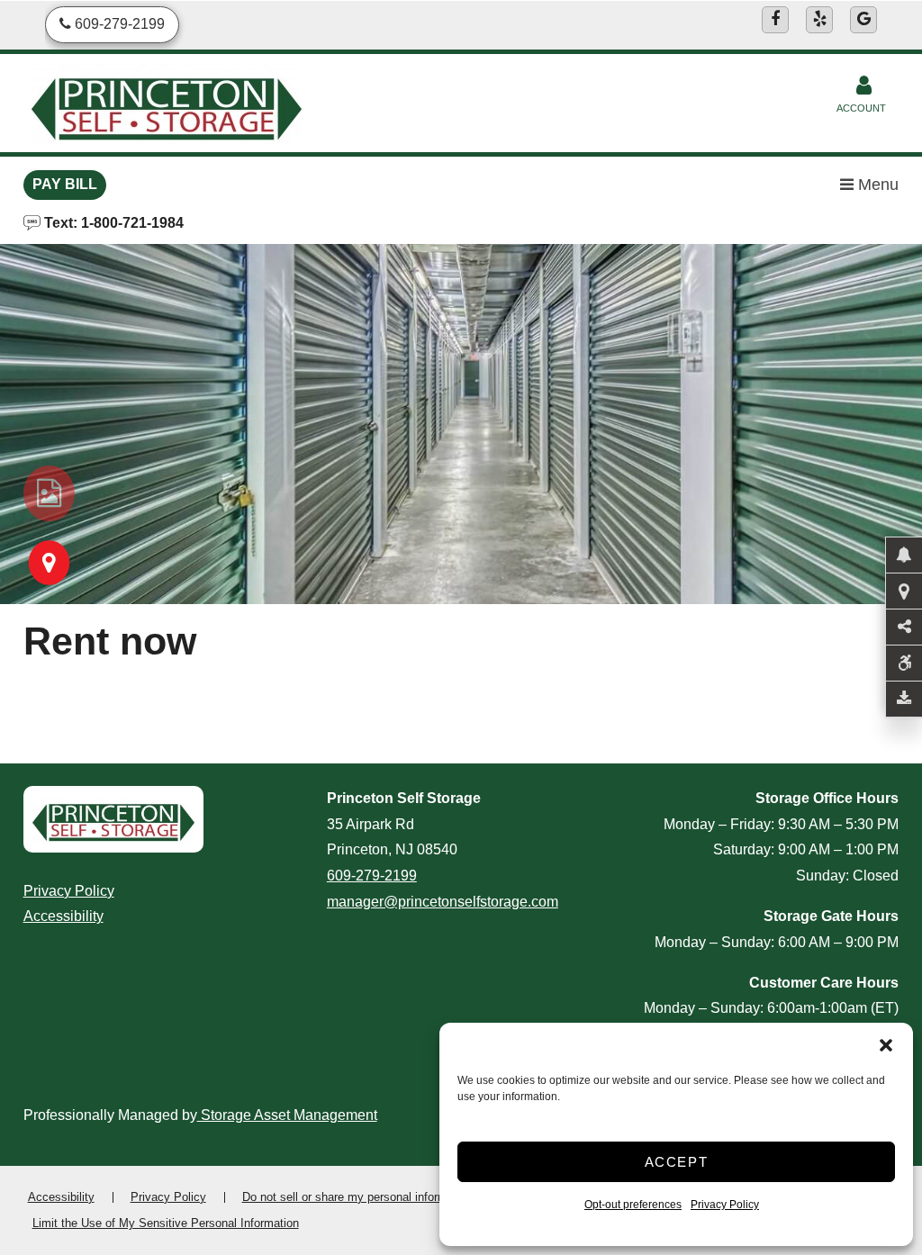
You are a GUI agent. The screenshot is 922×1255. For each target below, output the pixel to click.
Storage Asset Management (287, 1115)
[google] (863, 19)
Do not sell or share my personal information (357, 1197)
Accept (677, 1161)
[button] (886, 1045)
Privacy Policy (725, 1204)
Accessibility (63, 916)
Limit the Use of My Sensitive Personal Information (165, 1223)
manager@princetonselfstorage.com (442, 901)
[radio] (49, 493)
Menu (876, 185)
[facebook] (775, 19)
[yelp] (819, 19)
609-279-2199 (372, 875)
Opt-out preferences (633, 1204)
